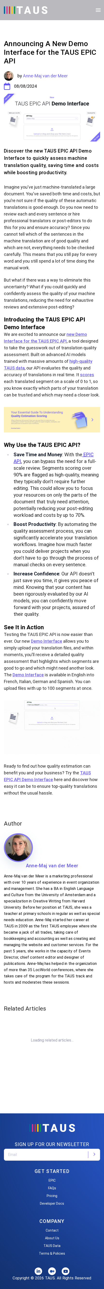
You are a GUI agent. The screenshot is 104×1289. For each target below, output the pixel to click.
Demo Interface (46, 641)
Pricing (52, 1196)
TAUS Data (52, 1246)
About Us (52, 1238)
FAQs (52, 1188)
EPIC (52, 1180)
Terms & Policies (52, 1253)
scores (87, 374)
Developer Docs (52, 1203)
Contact (52, 1230)
